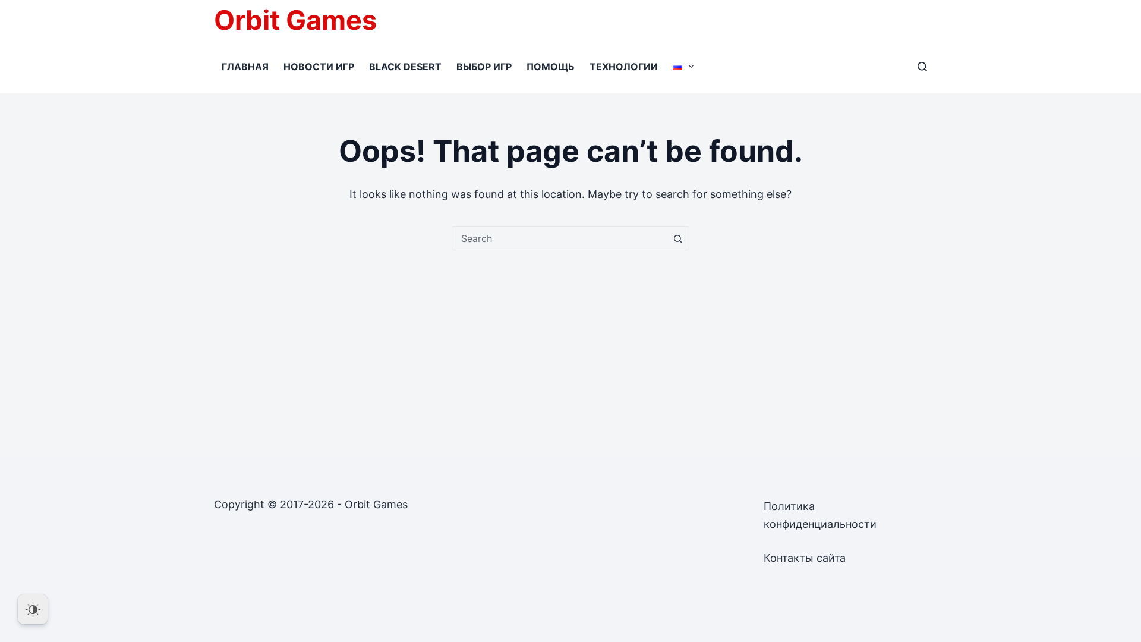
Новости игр (318, 67)
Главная (245, 67)
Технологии (624, 67)
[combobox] (559, 238)
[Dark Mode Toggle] (33, 609)
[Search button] (677, 238)
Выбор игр (484, 67)
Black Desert (405, 67)
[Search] (922, 66)
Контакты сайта (805, 558)
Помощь (551, 67)
